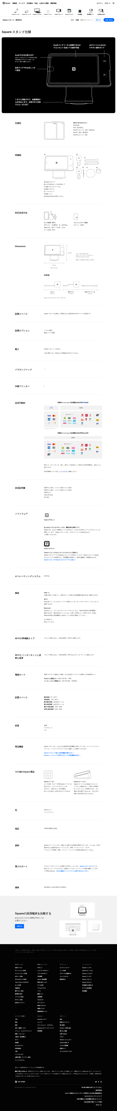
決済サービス (18, 967)
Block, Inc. (99, 1105)
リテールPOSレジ (42, 973)
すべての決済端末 (87, 988)
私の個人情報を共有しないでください (92, 1087)
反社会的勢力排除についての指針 (93, 1102)
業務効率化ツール (42, 1011)
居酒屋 (17, 1042)
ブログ (61, 1036)
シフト (39, 991)
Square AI (40, 999)
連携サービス (41, 1008)
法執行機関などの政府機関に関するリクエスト (89, 1099)
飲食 (16, 1022)
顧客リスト (40, 994)
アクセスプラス (41, 988)
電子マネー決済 (19, 991)
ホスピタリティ (19, 1045)
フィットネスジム (20, 1060)
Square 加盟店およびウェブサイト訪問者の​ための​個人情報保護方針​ (83, 1093)
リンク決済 (63, 970)
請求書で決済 (18, 994)
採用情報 (39, 1031)
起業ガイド (63, 1048)
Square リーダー (87, 976)
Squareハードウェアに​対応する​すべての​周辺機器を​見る (61, 755)
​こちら (64, 471)
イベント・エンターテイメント (23, 1031)
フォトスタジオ (64, 976)
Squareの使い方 (64, 1042)
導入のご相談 (63, 1031)
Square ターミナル (87, 970)
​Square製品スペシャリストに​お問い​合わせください (72, 871)
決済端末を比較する (87, 985)
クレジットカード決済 (21, 973)
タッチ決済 (18, 985)
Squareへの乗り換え (65, 1028)
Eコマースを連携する (65, 973)
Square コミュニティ (66, 1039)
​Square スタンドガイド (87, 866)
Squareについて (42, 1019)
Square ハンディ (87, 967)
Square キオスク (87, 982)
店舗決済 (17, 988)
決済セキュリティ (20, 1002)
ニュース (39, 1022)
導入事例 (62, 1025)
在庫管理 (39, 996)
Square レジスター (87, 973)
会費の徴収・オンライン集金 (23, 1057)
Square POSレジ (49, 520)
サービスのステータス (66, 1051)
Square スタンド (87, 979)
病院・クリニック (20, 1034)
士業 (16, 1051)
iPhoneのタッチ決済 (20, 979)
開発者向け (63, 979)
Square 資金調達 (42, 979)
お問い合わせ (63, 1034)
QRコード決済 (19, 976)
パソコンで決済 (19, 996)
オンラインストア (64, 967)
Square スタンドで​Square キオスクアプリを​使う (59, 560)
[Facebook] (98, 1081)
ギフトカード (41, 1002)
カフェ (17, 1039)
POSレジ (39, 967)
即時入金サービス (42, 982)
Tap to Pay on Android (21, 982)
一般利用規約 (98, 1090)
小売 (16, 1019)
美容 (16, 1025)
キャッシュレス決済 (20, 970)
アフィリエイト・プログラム (45, 1025)
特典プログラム (41, 1005)
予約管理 (39, 976)
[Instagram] (101, 1081)
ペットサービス (19, 1054)
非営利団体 (18, 1048)
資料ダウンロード (64, 1022)
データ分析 (40, 985)
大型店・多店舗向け (20, 1036)
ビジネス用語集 (64, 1045)
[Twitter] (96, 1081)
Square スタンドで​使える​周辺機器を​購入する (58, 753)
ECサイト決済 (19, 999)
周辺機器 (84, 991)
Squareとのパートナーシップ (45, 1028)
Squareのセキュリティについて (93, 1096)
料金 (61, 1019)
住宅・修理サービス (20, 1028)
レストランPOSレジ (42, 970)
